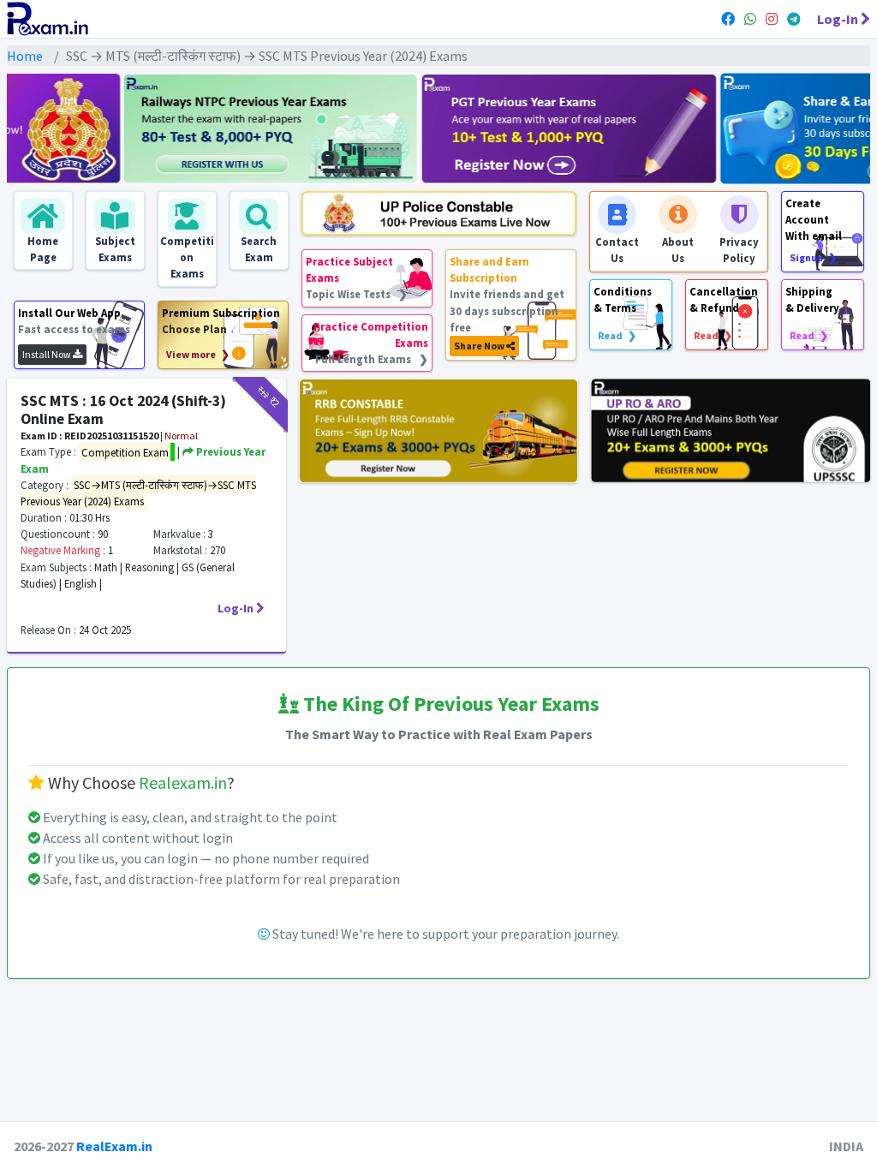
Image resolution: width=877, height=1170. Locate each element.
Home (25, 55)
